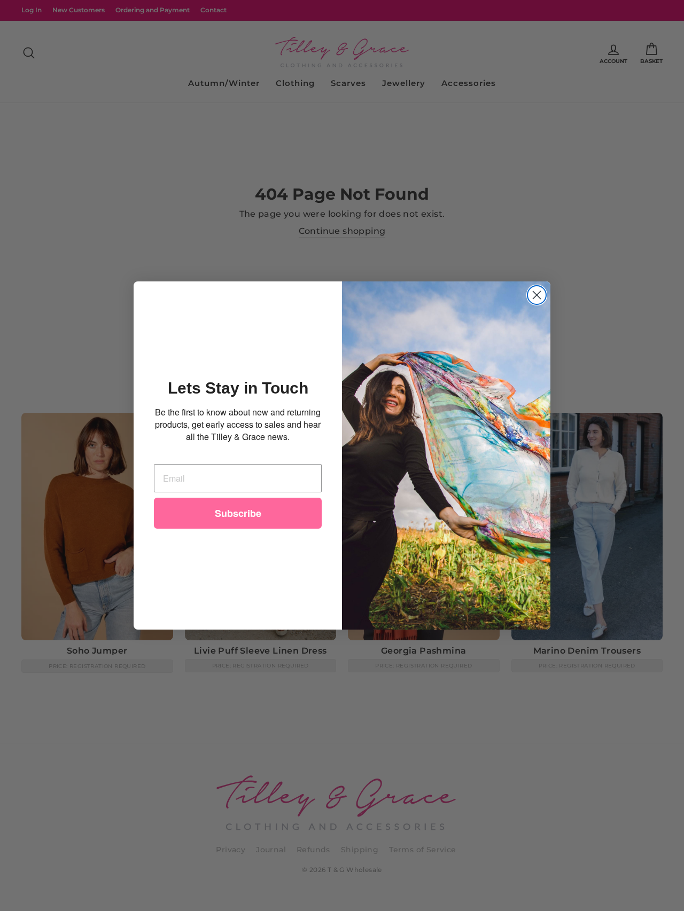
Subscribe (238, 513)
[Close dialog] (536, 295)
